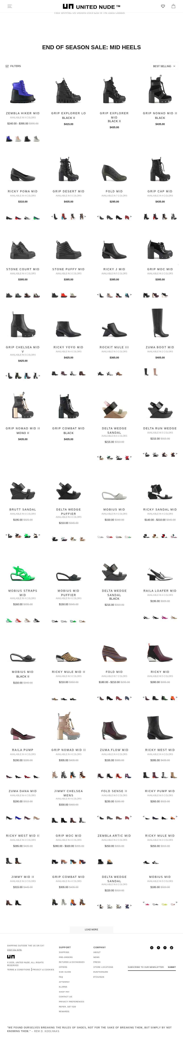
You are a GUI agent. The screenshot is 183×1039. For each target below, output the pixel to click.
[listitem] (23, 111)
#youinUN (98, 977)
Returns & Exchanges (72, 962)
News (96, 957)
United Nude (23, 962)
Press (97, 962)
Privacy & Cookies (43, 970)
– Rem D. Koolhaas (89, 1029)
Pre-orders (66, 957)
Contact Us (65, 997)
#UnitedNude (100, 972)
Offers (63, 967)
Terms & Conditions (18, 970)
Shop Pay (64, 992)
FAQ (61, 977)
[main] (91, 502)
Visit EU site (14, 950)
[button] (164, 66)
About (97, 952)
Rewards (64, 1012)
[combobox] (165, 66)
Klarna (63, 987)
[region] (91, 66)
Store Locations (103, 967)
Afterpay (64, 982)
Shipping (64, 952)
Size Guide (65, 972)
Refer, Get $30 (67, 1007)
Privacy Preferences (71, 1002)
